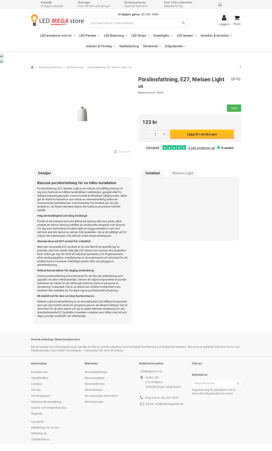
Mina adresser (93, 389)
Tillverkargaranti (40, 395)
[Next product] (240, 66)
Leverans (36, 383)
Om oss (36, 389)
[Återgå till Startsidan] (32, 67)
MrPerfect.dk (39, 433)
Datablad (153, 173)
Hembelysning (75, 67)
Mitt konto (91, 363)
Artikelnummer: (147, 92)
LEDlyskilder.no (40, 439)
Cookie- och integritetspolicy (48, 407)
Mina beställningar (96, 372)
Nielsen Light (182, 173)
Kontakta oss (39, 372)
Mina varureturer (94, 377)
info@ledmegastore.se (169, 403)
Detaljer (44, 173)
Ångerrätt (36, 413)
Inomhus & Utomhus (50, 67)
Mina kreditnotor (95, 383)
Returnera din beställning (46, 401)
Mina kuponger (94, 401)
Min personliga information (101, 395)
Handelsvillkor (39, 377)
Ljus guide (37, 421)
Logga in (224, 24)
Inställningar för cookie (45, 427)
